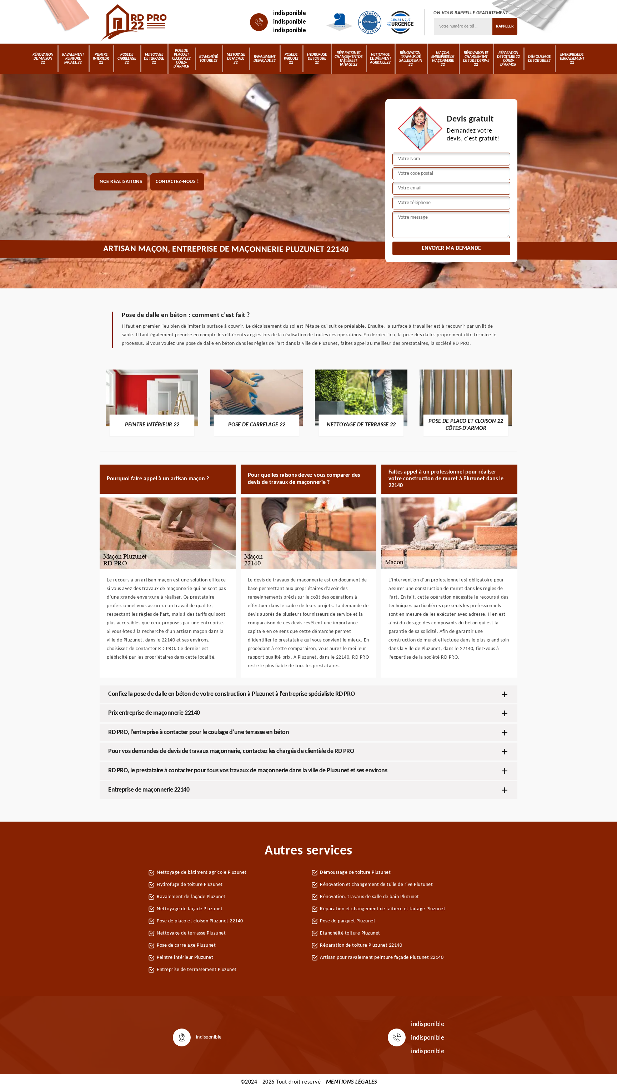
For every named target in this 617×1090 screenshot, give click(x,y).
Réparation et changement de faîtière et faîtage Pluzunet (382, 909)
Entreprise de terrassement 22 (572, 59)
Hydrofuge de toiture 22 (317, 59)
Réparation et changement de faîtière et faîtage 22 (348, 59)
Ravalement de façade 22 (265, 59)
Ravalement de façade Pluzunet (191, 897)
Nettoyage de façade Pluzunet (189, 909)
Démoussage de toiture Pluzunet (355, 872)
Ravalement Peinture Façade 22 (73, 59)
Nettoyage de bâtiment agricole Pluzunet (202, 872)
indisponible (289, 13)
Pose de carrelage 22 (126, 59)
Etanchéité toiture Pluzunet (350, 933)
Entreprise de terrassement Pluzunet (197, 969)
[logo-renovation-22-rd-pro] (134, 22)
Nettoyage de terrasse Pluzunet (191, 933)
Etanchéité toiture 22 (208, 59)
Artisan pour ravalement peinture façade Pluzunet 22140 (381, 957)
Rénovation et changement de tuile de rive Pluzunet (376, 884)
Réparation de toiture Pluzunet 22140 (361, 945)
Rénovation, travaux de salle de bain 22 (410, 59)
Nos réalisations (121, 181)
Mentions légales (351, 1082)
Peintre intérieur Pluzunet (185, 957)
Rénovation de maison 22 (42, 59)
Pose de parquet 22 (291, 59)
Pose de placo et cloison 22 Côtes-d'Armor (181, 59)
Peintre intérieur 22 (101, 59)
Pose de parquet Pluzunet (347, 921)
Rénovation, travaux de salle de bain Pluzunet (369, 897)
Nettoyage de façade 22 (236, 59)
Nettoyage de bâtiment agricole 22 (380, 59)
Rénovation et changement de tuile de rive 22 (476, 59)
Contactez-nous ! (177, 181)
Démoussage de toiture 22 (539, 59)
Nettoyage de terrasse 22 (154, 59)
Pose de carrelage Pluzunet (186, 945)
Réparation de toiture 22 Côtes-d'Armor (508, 59)
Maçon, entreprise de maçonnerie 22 (442, 59)
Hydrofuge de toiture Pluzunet (190, 884)
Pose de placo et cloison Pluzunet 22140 (200, 921)
